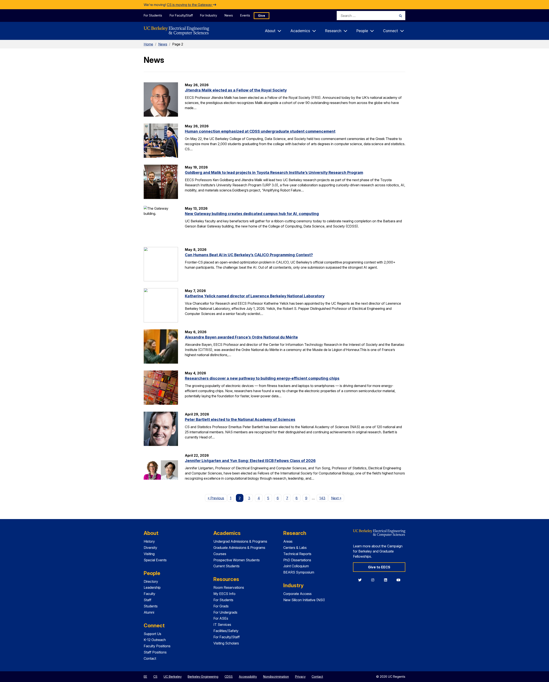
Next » (337, 498)
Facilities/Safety (225, 631)
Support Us (152, 634)
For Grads (221, 606)
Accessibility (248, 676)
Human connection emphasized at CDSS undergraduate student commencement (260, 131)
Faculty (149, 594)
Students (151, 606)
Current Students (226, 566)
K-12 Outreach (155, 640)
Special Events (155, 560)
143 (322, 498)
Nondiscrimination (276, 676)
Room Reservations (228, 587)
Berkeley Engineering (203, 676)
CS (155, 676)
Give (261, 15)
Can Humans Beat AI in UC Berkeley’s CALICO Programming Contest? (249, 255)
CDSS (229, 676)
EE (145, 676)
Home (148, 44)
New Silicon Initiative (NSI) (304, 600)
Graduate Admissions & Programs (239, 547)
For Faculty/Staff (181, 15)
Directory (151, 581)
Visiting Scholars (226, 643)
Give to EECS (379, 567)
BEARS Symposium (298, 572)
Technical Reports (297, 554)
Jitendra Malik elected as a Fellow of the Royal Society (236, 90)
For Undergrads (225, 612)
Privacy (300, 676)
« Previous (217, 498)
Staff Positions (155, 652)
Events (245, 15)
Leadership (152, 587)
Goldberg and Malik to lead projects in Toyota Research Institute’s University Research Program (274, 172)
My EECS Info (224, 594)
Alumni (149, 612)
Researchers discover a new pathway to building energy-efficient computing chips (262, 378)
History (149, 541)
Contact (150, 658)
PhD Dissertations (297, 560)
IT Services (222, 624)
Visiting (149, 554)
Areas (288, 541)
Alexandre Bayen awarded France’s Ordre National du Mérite (241, 337)
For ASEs (220, 618)
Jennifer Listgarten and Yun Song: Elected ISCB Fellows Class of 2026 (250, 460)
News (229, 15)
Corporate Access (297, 594)
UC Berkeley (173, 676)
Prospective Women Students (236, 560)
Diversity (150, 547)
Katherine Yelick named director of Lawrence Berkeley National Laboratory (254, 296)
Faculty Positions (157, 646)
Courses (219, 554)
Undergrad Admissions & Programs (240, 541)
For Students (153, 15)
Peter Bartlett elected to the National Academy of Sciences (240, 419)
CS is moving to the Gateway (190, 5)
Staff (147, 600)
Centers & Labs (295, 547)
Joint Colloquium (296, 566)
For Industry (208, 15)
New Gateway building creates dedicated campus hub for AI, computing (252, 213)
